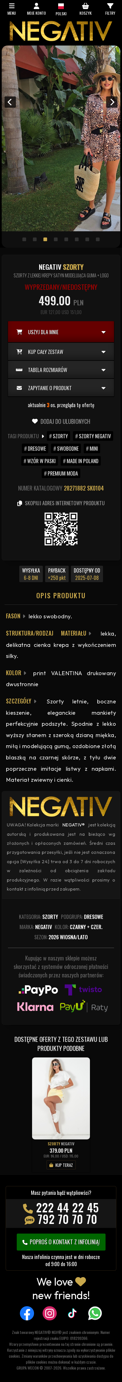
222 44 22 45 (67, 1207)
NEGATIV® (73, 825)
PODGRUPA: (82, 916)
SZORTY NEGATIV (95, 436)
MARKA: (36, 926)
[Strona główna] (61, 39)
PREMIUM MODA (63, 473)
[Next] (111, 102)
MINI (94, 448)
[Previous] (10, 102)
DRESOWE (37, 448)
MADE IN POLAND (82, 461)
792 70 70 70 (67, 1218)
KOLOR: (78, 926)
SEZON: (61, 937)
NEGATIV (67, 1143)
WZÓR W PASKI (41, 461)
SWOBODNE (68, 448)
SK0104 (95, 488)
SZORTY (60, 436)
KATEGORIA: (38, 916)
